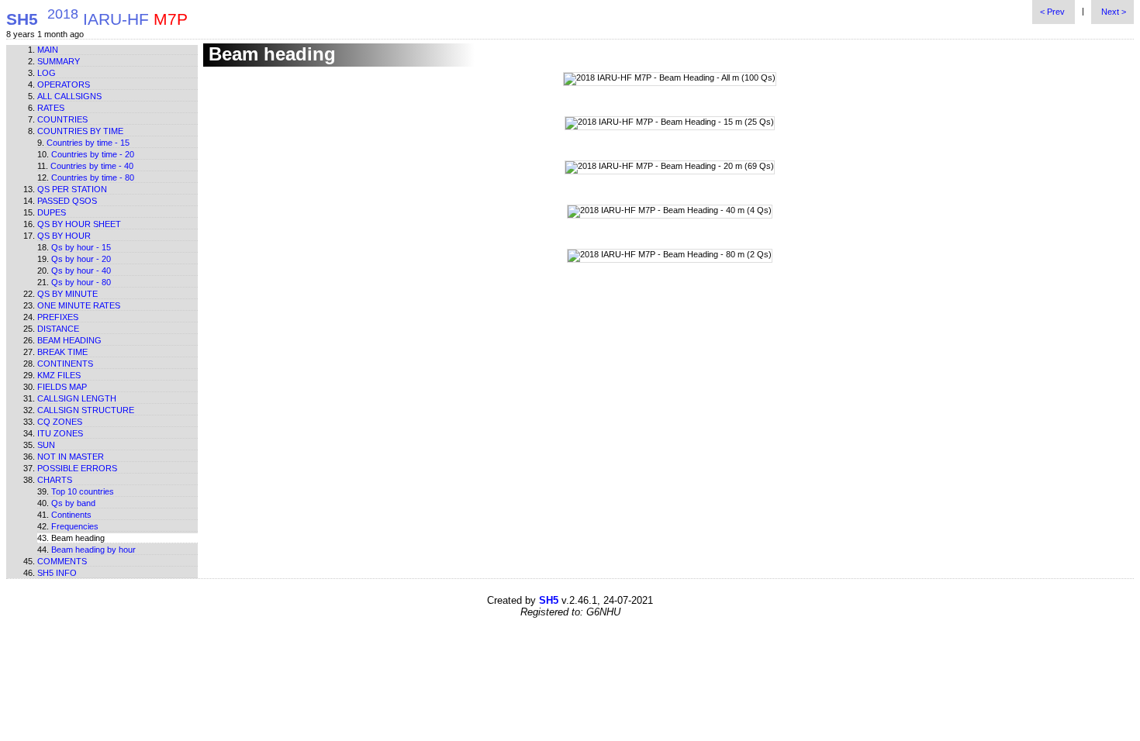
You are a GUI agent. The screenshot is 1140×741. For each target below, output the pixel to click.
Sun (46, 445)
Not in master (70, 456)
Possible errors (77, 468)
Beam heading (69, 340)
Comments (62, 561)
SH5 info (57, 572)
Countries (62, 119)
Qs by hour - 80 (81, 282)
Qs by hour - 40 (81, 270)
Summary (58, 61)
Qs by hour (64, 235)
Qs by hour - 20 (81, 259)
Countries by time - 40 (91, 166)
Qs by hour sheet (79, 224)
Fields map (62, 386)
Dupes (51, 212)
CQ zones (59, 421)
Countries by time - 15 (88, 142)
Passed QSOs (67, 200)
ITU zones (60, 433)
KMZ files (59, 375)
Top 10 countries (82, 491)
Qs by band (73, 503)
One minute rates (78, 305)
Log (46, 73)
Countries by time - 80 (92, 177)
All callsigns (69, 96)
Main (47, 49)
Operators (63, 84)
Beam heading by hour (93, 549)
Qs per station (72, 189)
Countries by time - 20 (92, 154)
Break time (62, 352)
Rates (50, 107)
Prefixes (57, 317)
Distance (58, 328)
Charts (54, 479)
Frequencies (74, 526)
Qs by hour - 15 (81, 247)
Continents (65, 363)
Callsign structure (85, 410)
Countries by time (80, 131)
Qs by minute (67, 293)
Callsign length (76, 398)
